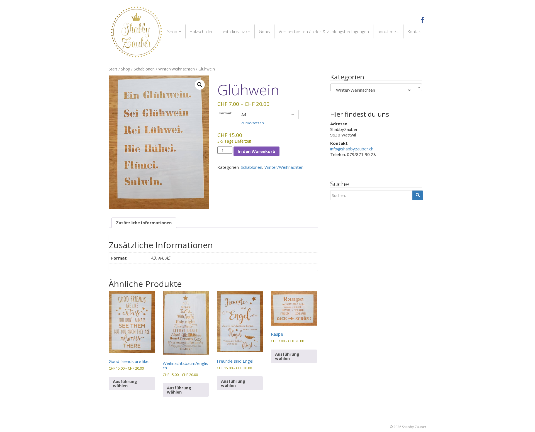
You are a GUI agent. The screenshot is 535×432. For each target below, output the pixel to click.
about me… (388, 31)
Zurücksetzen (252, 123)
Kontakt (415, 31)
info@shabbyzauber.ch (351, 149)
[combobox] (376, 87)
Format (225, 113)
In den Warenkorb (256, 151)
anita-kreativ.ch (236, 31)
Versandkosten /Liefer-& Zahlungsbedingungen (324, 31)
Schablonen (144, 69)
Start (113, 69)
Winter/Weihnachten (176, 69)
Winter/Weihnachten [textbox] (372, 90)
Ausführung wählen (125, 383)
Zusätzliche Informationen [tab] (144, 222)
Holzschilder (201, 31)
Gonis (264, 31)
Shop (172, 31)
